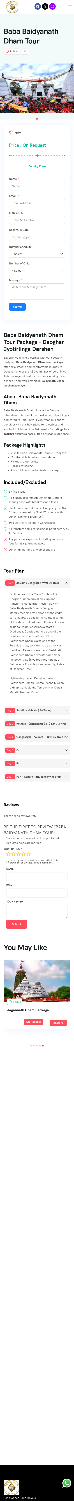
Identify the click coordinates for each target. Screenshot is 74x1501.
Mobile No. (16, 213)
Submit (17, 307)
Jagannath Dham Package (28, 1010)
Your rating (13, 848)
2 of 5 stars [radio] (13, 854)
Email (11, 885)
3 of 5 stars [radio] (18, 854)
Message (14, 280)
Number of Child (19, 263)
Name (10, 868)
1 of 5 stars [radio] (8, 854)
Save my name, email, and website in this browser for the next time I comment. (34, 861)
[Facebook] (37, 6)
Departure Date (19, 230)
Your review (15, 901)
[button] (37, 119)
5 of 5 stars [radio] (28, 854)
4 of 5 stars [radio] (23, 854)
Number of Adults (20, 247)
